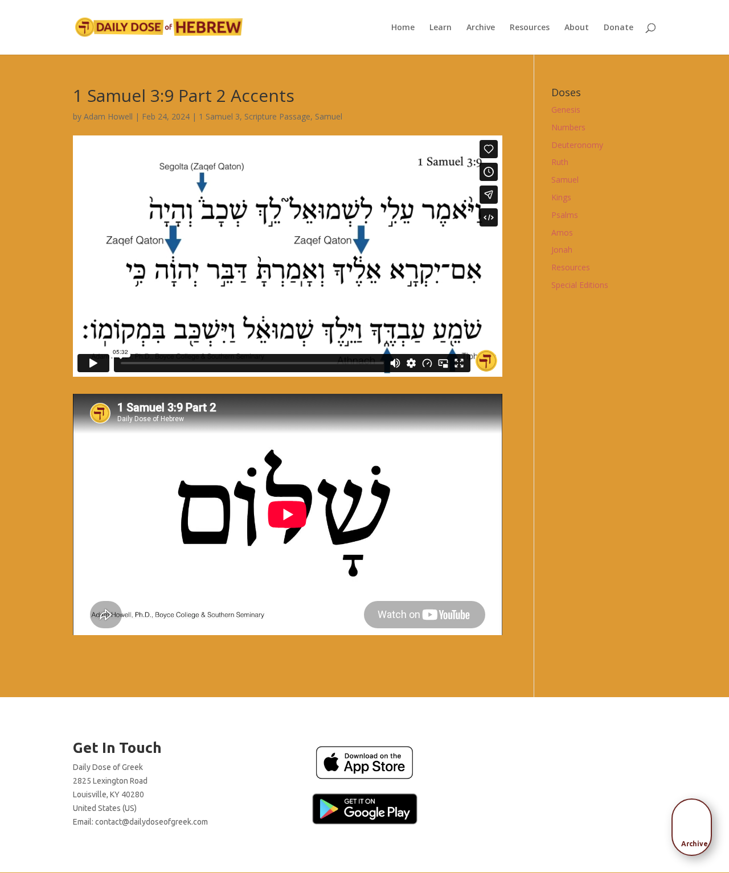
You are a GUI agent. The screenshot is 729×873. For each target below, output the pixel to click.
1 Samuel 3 (219, 116)
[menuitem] (694, 823)
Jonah (561, 249)
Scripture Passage (277, 116)
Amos (562, 232)
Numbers (568, 127)
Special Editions (579, 284)
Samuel (328, 116)
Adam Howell (108, 116)
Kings (561, 197)
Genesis (565, 109)
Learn (440, 27)
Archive (480, 27)
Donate (618, 27)
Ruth (559, 162)
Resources (530, 27)
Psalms (564, 214)
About (576, 27)
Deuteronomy (577, 144)
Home (403, 27)
